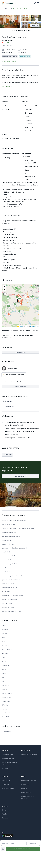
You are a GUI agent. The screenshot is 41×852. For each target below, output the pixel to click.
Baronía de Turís (7, 572)
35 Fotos (35, 25)
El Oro (4, 661)
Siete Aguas (5, 665)
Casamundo (6, 818)
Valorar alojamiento (20, 352)
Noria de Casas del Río (9, 556)
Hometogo (5, 810)
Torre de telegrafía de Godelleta (12, 576)
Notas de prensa (8, 758)
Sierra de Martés (7, 603)
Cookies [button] (24, 788)
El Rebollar (5, 705)
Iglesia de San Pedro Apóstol (11, 580)
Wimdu (4, 814)
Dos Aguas (5, 645)
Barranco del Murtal (8, 607)
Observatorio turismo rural (9, 763)
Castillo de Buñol (7, 552)
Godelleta (5, 653)
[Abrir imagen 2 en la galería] (26, 18)
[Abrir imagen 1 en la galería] (10, 21)
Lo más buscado (8, 788)
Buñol (3, 637)
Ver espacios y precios (22, 849)
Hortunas (5, 709)
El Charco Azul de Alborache (11, 536)
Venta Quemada (7, 649)
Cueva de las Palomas (9, 532)
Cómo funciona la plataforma (27, 797)
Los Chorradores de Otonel (11, 588)
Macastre (5, 630)
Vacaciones (6, 784)
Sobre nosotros (7, 754)
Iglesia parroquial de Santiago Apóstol (14, 548)
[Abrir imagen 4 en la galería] (26, 25)
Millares (4, 673)
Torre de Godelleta (8, 584)
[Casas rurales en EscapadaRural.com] (9, 3)
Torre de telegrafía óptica (10, 564)
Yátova (4, 626)
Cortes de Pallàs (7, 697)
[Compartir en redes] (35, 3)
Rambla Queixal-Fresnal (9, 599)
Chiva (3, 657)
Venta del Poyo (6, 717)
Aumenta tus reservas (29, 754)
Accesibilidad (26, 792)
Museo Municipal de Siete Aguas (12, 595)
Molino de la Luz (7, 540)
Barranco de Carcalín (8, 560)
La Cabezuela (6, 713)
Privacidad (25, 784)
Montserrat (5, 685)
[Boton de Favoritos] (36, 19)
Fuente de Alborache (8, 544)
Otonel (4, 669)
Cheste (4, 677)
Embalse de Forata (8, 568)
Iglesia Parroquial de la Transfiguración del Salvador (18, 528)
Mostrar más (6, 86)
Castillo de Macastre (8, 524)
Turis (3, 641)
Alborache (5, 633)
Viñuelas (4, 689)
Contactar (5, 769)
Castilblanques (6, 701)
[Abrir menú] (38, 3)
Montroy (4, 681)
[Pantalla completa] (20, 305)
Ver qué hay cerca (9, 43)
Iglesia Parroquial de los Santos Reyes (14, 520)
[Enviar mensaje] (3, 849)
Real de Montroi (7, 693)
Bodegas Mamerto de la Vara (11, 611)
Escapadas (6, 780)
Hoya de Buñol (6, 731)
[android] (20, 835)
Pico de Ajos (6, 592)
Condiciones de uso (28, 780)
